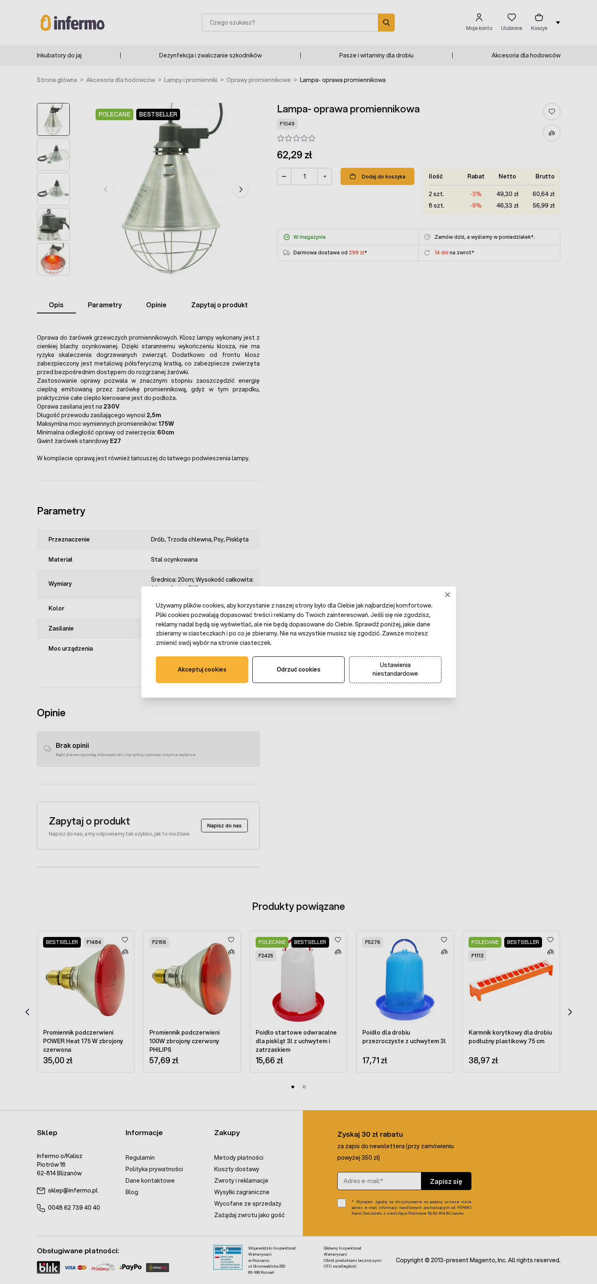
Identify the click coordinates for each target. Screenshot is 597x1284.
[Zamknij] (447, 595)
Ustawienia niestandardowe (395, 669)
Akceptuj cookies (202, 669)
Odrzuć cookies (298, 669)
